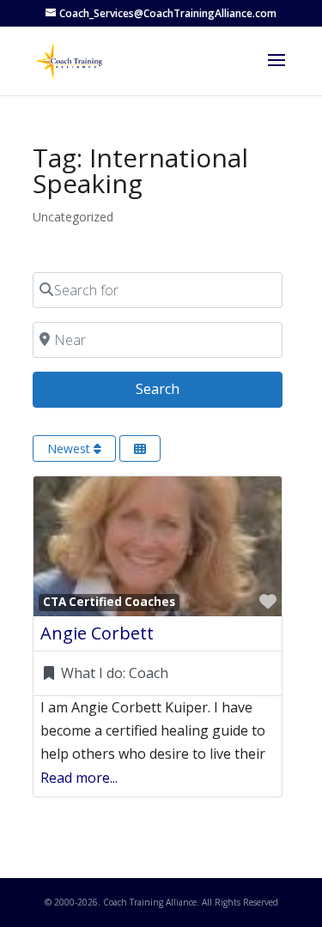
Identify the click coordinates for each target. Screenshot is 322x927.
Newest (70, 448)
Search (179, 388)
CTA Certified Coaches (109, 601)
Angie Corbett (97, 633)
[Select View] (140, 448)
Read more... (79, 777)
